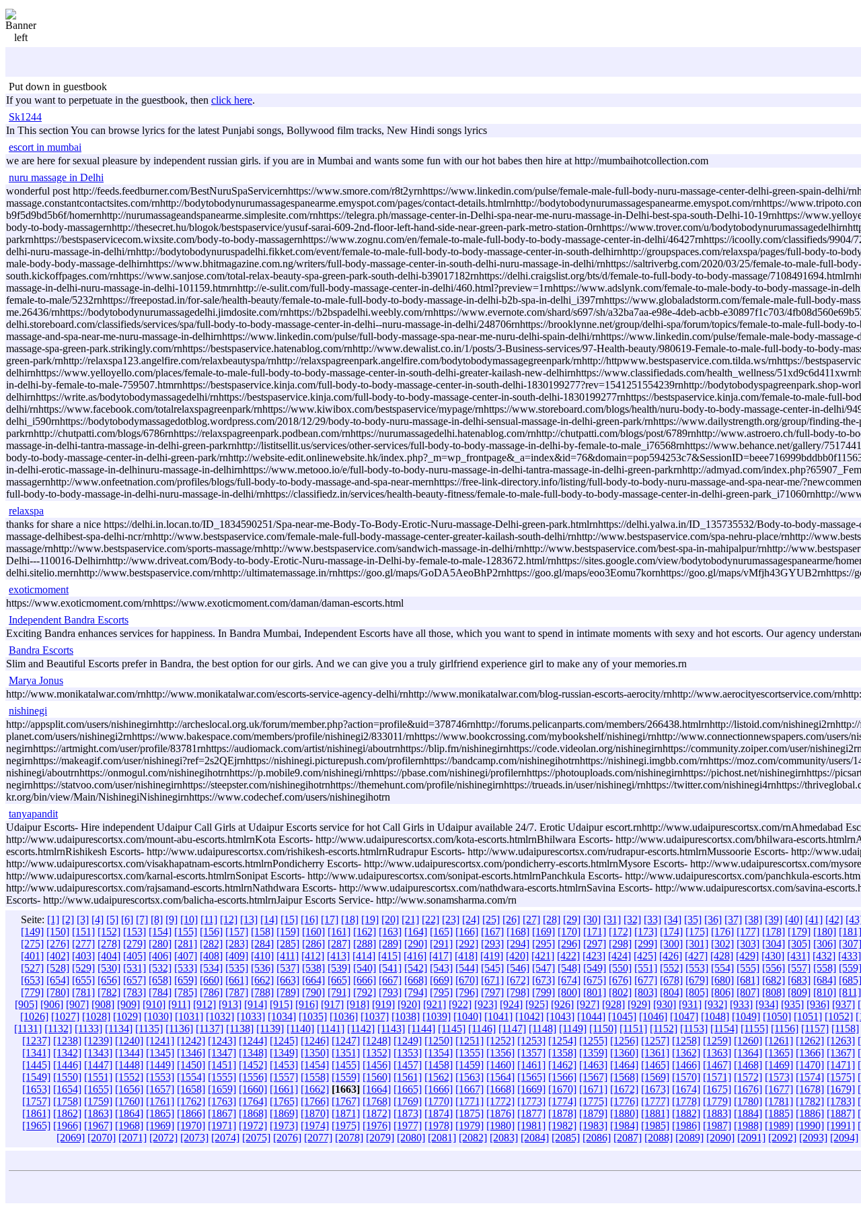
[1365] (779, 1052)
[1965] (36, 1125)
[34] (672, 919)
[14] (269, 919)
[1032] (220, 1016)
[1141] (330, 1028)
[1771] (469, 1101)
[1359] (593, 1052)
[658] (160, 980)
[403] (83, 956)
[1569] (655, 1077)
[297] (594, 943)
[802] (620, 992)
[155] (185, 931)
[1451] (222, 1065)
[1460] (500, 1065)
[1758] (67, 1101)
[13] (249, 919)
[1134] (119, 1028)
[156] (211, 931)
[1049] (746, 1016)
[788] (262, 992)
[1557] (284, 1077)
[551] (645, 968)
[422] (568, 956)
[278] (109, 943)
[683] (799, 980)
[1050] (777, 1016)
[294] (518, 943)
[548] (569, 968)
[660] (211, 980)
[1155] (754, 1028)
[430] (772, 956)
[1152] (663, 1028)
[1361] (655, 1052)
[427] (696, 956)
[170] (569, 931)
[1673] (655, 1089)
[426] (670, 956)
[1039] (436, 1016)
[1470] (810, 1065)
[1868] (253, 1113)
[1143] (391, 1028)
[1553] (160, 1077)
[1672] (624, 1089)
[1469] (779, 1065)
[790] (313, 992)
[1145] (451, 1028)
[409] (236, 956)
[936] (818, 1004)
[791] (339, 992)
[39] (773, 919)
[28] (551, 919)
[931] (690, 1004)
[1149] (573, 1028)
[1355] (469, 1052)
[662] (262, 980)
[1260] (748, 1040)
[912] (204, 1004)
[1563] (469, 1077)
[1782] (810, 1101)
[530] (109, 968)
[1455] (346, 1065)
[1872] (377, 1113)
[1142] (361, 1028)
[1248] (377, 1040)
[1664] (377, 1089)
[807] (748, 992)
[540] (364, 968)
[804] (671, 992)
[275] (32, 943)
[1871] (346, 1113)
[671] (492, 980)
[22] (430, 919)
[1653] (36, 1089)
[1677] (779, 1089)
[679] (696, 980)
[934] (766, 1004)
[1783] (841, 1101)
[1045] (622, 1016)
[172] (620, 931)
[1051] (808, 1016)
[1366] (810, 1052)
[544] (466, 968)
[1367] (841, 1052)
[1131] (28, 1028)
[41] (814, 919)
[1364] (748, 1052)
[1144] (421, 1028)
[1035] (313, 1016)
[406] (160, 956)
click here (231, 100)
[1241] (160, 1040)
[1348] (253, 1052)
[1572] (748, 1077)
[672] (518, 980)
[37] (733, 919)
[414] (363, 956)
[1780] (748, 1101)
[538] (313, 968)
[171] (594, 931)
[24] (471, 919)
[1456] (377, 1065)
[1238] (67, 1040)
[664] (313, 980)
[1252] (500, 1040)
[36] (713, 919)
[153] (134, 931)
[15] (289, 919)
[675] (594, 980)
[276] (57, 943)
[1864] (129, 1113)
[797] (492, 992)
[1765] (284, 1101)
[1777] (655, 1101)
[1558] (315, 1077)
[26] (511, 919)
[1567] (593, 1077)
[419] (491, 956)
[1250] (438, 1040)
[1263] (841, 1040)
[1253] (531, 1040)
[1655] (98, 1089)
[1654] (67, 1089)
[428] (721, 956)
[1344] (129, 1052)
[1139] (270, 1028)
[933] (741, 1004)
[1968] (129, 1125)
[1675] (717, 1089)
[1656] (129, 1089)
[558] (824, 968)
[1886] (810, 1113)
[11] (208, 919)
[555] (748, 968)
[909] (128, 1004)
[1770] (438, 1101)
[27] (531, 919)
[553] (696, 968)
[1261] (779, 1040)
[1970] (191, 1125)
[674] (569, 980)
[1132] (58, 1028)
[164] (415, 931)
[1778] (686, 1101)
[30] (592, 919)
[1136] (179, 1028)
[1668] (500, 1089)
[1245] (284, 1040)
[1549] (36, 1077)
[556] (773, 968)
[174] (671, 931)
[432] (824, 956)
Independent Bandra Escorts (68, 620)
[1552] (129, 1077)
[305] (799, 943)
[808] (773, 992)
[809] (799, 992)
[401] (32, 956)
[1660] (253, 1089)
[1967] (98, 1125)
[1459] (469, 1065)
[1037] (375, 1016)
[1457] (408, 1065)
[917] (332, 1004)
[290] (415, 943)
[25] (491, 919)
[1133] (88, 1028)
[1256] (624, 1040)
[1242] (191, 1040)
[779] (32, 992)
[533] (185, 968)
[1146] (482, 1028)
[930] (664, 1004)
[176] (722, 931)
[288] (364, 943)
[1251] (469, 1040)
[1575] (841, 1077)
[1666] (438, 1089)
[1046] (653, 1016)
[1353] (408, 1052)
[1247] (346, 1040)
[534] (211, 968)
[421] (542, 956)
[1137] (209, 1028)
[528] (57, 968)
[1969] (160, 1125)
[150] (57, 931)
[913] (230, 1004)
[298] (620, 943)
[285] (287, 943)
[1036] (344, 1016)
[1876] (500, 1113)
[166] (466, 931)
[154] (160, 931)
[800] (569, 992)
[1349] (284, 1052)
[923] (485, 1004)
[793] (390, 992)
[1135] (149, 1028)
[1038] (405, 1016)
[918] (357, 1004)
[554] (722, 968)
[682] (773, 980)
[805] (696, 992)
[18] (350, 919)
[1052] (839, 1016)
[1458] (438, 1065)
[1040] (467, 1016)
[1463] (593, 1065)
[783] (134, 992)
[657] (134, 980)
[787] (236, 992)
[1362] (686, 1052)
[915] (281, 1004)
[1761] (160, 1101)
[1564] (500, 1077)
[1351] (346, 1052)
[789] (287, 992)
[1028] (96, 1016)
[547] (543, 968)
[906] (51, 1004)
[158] (262, 931)
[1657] (160, 1089)
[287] (339, 943)
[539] (339, 968)
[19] (370, 919)
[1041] (498, 1016)
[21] (410, 919)
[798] (518, 992)
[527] (32, 968)
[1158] (845, 1028)
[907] (77, 1004)
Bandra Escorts (41, 650)
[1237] (36, 1040)
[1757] (36, 1101)
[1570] (686, 1077)
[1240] (129, 1040)
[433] (849, 956)
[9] (171, 919)
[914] (255, 1004)
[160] (313, 931)
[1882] (686, 1113)
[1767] (346, 1101)
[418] (466, 956)
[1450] (191, 1065)
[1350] (315, 1052)
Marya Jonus (36, 680)
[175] (696, 931)
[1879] (593, 1113)
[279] (134, 943)
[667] (390, 980)
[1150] (603, 1028)
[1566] (562, 1077)
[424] (619, 956)
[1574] (810, 1077)
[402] (57, 956)
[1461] (531, 1065)
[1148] (542, 1028)
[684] (824, 980)
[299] (645, 943)
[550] (620, 968)
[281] (185, 943)
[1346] (191, 1052)
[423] (594, 956)
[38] (753, 919)
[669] (441, 980)
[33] (652, 919)
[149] (32, 931)
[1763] (222, 1101)
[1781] (779, 1101)
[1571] (717, 1077)
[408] (211, 956)
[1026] (34, 1016)
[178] (773, 931)
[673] (543, 980)
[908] (102, 1004)
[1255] (593, 1040)
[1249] (408, 1040)
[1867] (222, 1113)
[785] (185, 992)
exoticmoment (39, 589)
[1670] (562, 1089)
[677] (645, 980)
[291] (441, 943)
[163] (390, 931)
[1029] (127, 1016)
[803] (645, 992)
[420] (517, 956)
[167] (492, 931)
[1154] (724, 1028)
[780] (57, 992)
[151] (83, 931)
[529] (83, 968)
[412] (312, 956)
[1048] (715, 1016)
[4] (97, 919)
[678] (671, 980)
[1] (53, 919)
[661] (236, 980)
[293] (492, 943)
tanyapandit (33, 813)
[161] (339, 931)
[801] (594, 992)
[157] (236, 931)
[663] (287, 980)
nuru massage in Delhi (56, 177)
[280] (160, 943)
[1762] (191, 1101)
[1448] (129, 1065)
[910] (154, 1004)
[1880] (624, 1113)
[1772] (500, 1101)
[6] (127, 919)
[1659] (222, 1089)
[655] (83, 980)
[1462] (562, 1065)
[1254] (562, 1040)
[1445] (36, 1065)
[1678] (810, 1089)
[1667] (469, 1089)
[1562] (438, 1077)
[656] (109, 980)
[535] (236, 968)
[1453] (284, 1065)
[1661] (284, 1089)
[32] (632, 919)
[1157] (815, 1028)
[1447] (98, 1065)
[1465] (655, 1065)
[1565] (531, 1077)
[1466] (686, 1065)
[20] (390, 919)
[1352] (377, 1052)
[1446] (67, 1065)
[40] (793, 919)
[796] (466, 992)
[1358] (562, 1052)
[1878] (562, 1113)
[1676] (748, 1089)
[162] (364, 931)
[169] (543, 931)
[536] (262, 968)
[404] (109, 956)
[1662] (315, 1089)
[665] (339, 980)
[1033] (251, 1016)
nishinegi (28, 710)
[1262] (810, 1040)
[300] (671, 943)
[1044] (591, 1016)
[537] (287, 968)
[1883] (717, 1113)
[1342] (67, 1052)
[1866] (191, 1113)
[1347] (222, 1052)
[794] (415, 992)
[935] (792, 1004)
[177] (748, 931)
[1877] (531, 1113)
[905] (26, 1004)
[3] (83, 919)
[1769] (408, 1101)
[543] (441, 968)
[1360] (624, 1052)
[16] (309, 919)
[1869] (284, 1113)
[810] (824, 992)
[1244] (253, 1040)
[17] (329, 919)
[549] (594, 968)
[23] (450, 919)
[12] (228, 919)
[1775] (593, 1101)
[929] (639, 1004)
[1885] (779, 1113)
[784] (160, 992)
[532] (160, 968)
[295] (543, 943)
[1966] (67, 1125)
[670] (466, 980)
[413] (338, 956)
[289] (390, 943)
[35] (693, 919)
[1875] (469, 1113)
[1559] (346, 1077)
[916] (306, 1004)
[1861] (36, 1113)
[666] (364, 980)
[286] (313, 943)
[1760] (129, 1101)
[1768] (377, 1101)
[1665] (408, 1089)
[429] (747, 956)
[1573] (779, 1077)
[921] (434, 1004)
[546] (518, 968)
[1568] (624, 1077)
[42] (834, 919)
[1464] (624, 1065)
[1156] (784, 1028)
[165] (441, 931)
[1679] (841, 1089)
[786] (211, 992)
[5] (112, 919)
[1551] (98, 1077)
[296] (569, 943)
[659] (185, 980)
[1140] (300, 1028)
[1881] (655, 1113)
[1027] (65, 1016)
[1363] (717, 1052)
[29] (572, 919)
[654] (57, 980)
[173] (645, 931)
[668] (415, 980)
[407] (185, 956)
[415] (389, 956)
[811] (850, 992)
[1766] (315, 1101)
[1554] (191, 1077)
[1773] (531, 1101)
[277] (83, 943)
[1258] (686, 1040)
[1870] (315, 1113)
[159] (287, 931)
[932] (715, 1004)
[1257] (655, 1040)
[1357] (531, 1052)
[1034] (282, 1016)
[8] (157, 919)
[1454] (315, 1065)
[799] (543, 992)
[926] (562, 1004)
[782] (109, 992)
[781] (83, 992)
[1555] (222, 1077)
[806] (722, 992)
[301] (696, 943)
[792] (364, 992)
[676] (620, 980)
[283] (236, 943)
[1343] (98, 1052)
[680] (722, 980)
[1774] (562, 1101)
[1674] (686, 1089)
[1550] (67, 1077)
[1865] (160, 1113)
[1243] (222, 1040)
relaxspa (26, 510)
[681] (748, 980)
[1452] (253, 1065)
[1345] (160, 1052)
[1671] (593, 1089)
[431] (798, 956)
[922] (460, 1004)
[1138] (240, 1028)
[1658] (191, 1089)
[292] (466, 943)
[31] (612, 919)
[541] (390, 968)
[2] (68, 919)
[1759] (98, 1101)
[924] (511, 1004)
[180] (824, 931)
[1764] (253, 1101)
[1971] (222, 1125)
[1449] (160, 1065)
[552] (671, 968)
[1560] (377, 1077)
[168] (518, 931)
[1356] (500, 1052)
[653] (32, 980)
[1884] (748, 1113)
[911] (179, 1004)
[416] (415, 956)
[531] (134, 968)
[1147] (512, 1028)
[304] (773, 943)
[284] (262, 943)
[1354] (438, 1052)
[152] (109, 931)
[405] (134, 956)
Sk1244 (25, 117)
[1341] (36, 1052)
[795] (441, 992)
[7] (142, 919)
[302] (722, 943)
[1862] (67, 1113)
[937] (843, 1004)
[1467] (717, 1065)
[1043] (560, 1016)
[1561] (408, 1077)
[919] (383, 1004)
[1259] (717, 1040)
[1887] (841, 1113)
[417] (440, 956)
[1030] (158, 1016)
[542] (415, 968)
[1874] (438, 1113)
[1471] (841, 1065)
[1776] (624, 1101)
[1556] (253, 1077)
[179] (799, 931)
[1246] (315, 1040)
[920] (409, 1004)
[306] (824, 943)
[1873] (408, 1113)
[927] (587, 1004)
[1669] (531, 1089)
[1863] (98, 1113)
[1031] (189, 1016)
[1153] (694, 1028)
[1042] (529, 1016)
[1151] (633, 1028)
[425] (645, 956)
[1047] (684, 1016)
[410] (262, 956)
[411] (287, 956)
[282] (211, 943)
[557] (799, 968)
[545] (492, 968)
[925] (536, 1004)
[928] (613, 1004)
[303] (748, 943)
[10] (189, 919)
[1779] (717, 1101)
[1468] (748, 1065)
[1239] (98, 1040)
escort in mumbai (45, 147)
